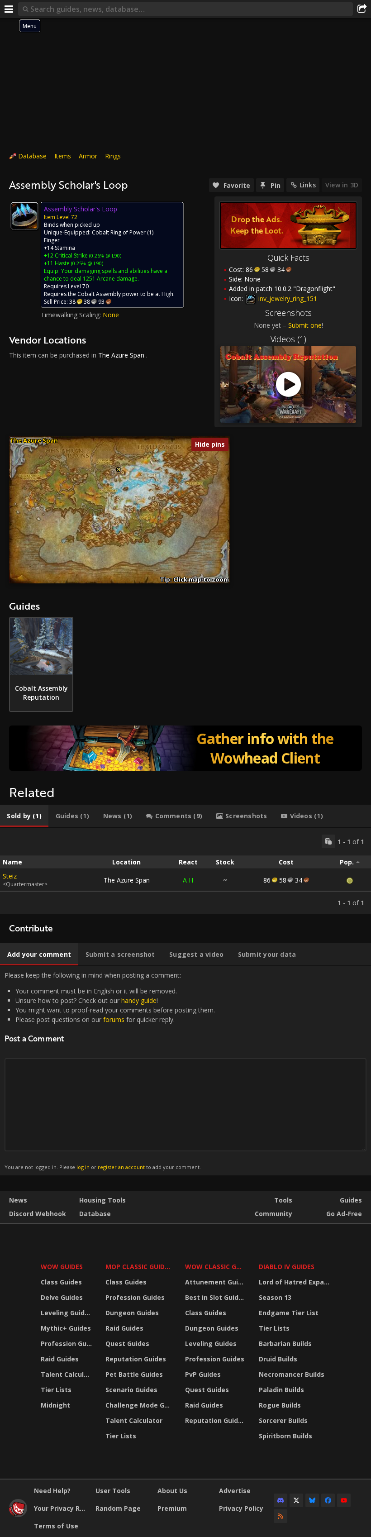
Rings (113, 156)
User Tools (112, 1490)
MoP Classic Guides (138, 1266)
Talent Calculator (67, 1374)
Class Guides (61, 1282)
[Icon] (24, 216)
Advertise (235, 1490)
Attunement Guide (215, 1282)
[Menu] (9, 9)
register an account (121, 1167)
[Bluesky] (312, 1500)
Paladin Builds (281, 1389)
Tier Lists (56, 1389)
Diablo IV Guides (286, 1266)
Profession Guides (67, 1343)
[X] (296, 1500)
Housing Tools (102, 1200)
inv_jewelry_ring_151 (287, 298)
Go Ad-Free (344, 1213)
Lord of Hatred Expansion (296, 1282)
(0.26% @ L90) (104, 255)
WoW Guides (62, 1266)
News (18, 1200)
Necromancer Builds (291, 1374)
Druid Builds (278, 1359)
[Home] (18, 1514)
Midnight (55, 1405)
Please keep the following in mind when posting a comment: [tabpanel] (110, 1070)
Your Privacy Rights (61, 1508)
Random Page (118, 1508)
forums (113, 1019)
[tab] (24, 816)
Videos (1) (288, 339)
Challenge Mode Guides (139, 1405)
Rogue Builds (280, 1405)
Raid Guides (60, 1359)
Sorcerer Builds (283, 1420)
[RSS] (280, 1516)
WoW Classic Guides (216, 1266)
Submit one (305, 325)
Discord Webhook (37, 1213)
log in (83, 1167)
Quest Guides (127, 1343)
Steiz (10, 876)
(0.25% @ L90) (86, 263)
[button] (118, 469)
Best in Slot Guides (215, 1297)
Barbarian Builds (285, 1343)
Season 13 (275, 1297)
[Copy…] (328, 841)
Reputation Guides (135, 1359)
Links (308, 185)
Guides (351, 1200)
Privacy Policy (241, 1508)
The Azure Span (121, 355)
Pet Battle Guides (134, 1374)
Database (32, 156)
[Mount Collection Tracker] (185, 748)
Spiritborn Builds (285, 1436)
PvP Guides (203, 1374)
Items (62, 156)
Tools (283, 1200)
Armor (88, 156)
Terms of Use (56, 1526)
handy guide (139, 1000)
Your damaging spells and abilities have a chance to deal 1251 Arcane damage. (105, 274)
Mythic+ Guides (66, 1328)
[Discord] (280, 1500)
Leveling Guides (66, 1312)
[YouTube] (344, 1500)
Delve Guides (62, 1297)
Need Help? (52, 1490)
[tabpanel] (185, 871)
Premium (172, 1508)
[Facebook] (328, 1500)
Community (273, 1213)
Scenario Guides (131, 1389)
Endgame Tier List (289, 1312)
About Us (172, 1490)
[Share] (362, 9)
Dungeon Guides (132, 1312)
